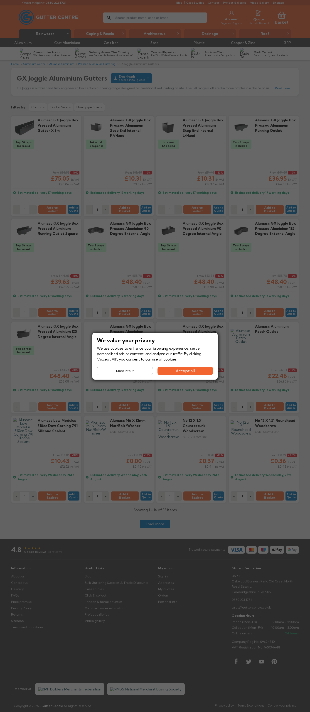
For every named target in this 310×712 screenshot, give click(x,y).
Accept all (185, 370)
